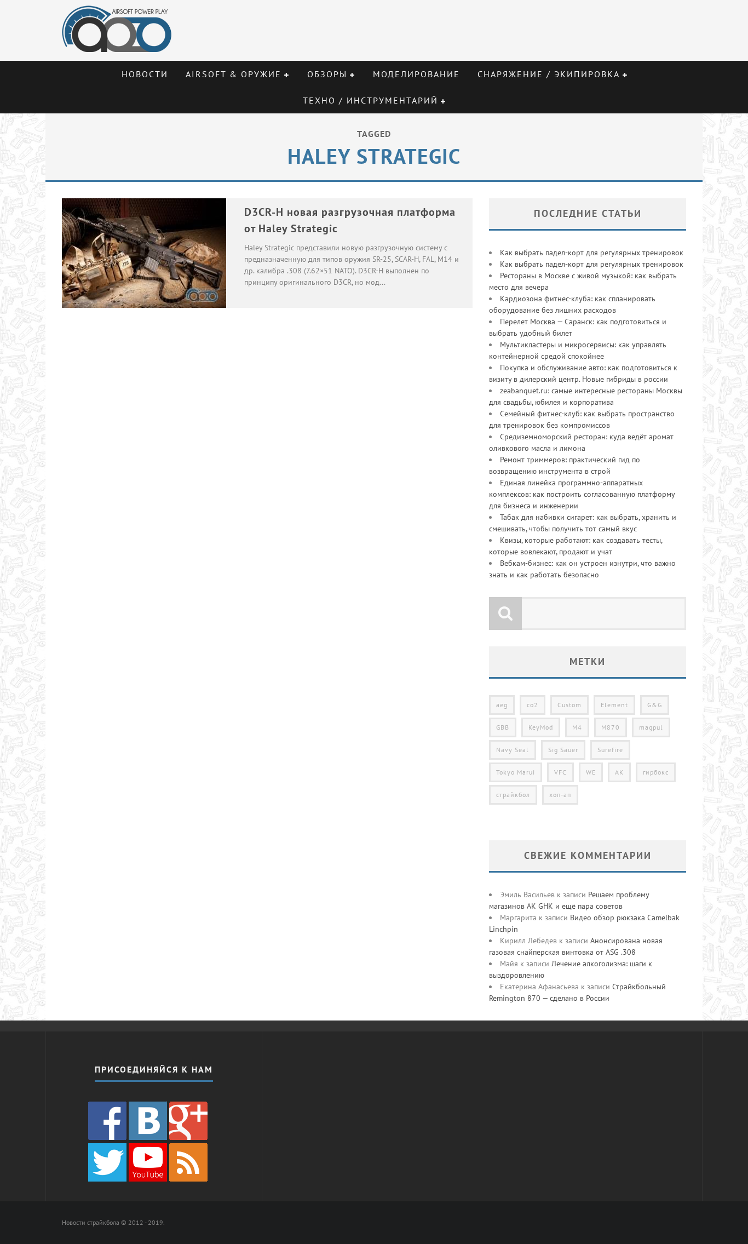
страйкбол (513, 794)
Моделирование (416, 73)
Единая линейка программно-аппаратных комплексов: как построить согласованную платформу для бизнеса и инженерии (582, 494)
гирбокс (656, 772)
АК (619, 772)
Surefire (610, 750)
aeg (502, 705)
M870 (610, 727)
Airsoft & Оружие (233, 73)
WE (591, 772)
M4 (577, 727)
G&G (654, 705)
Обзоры (327, 73)
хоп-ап (560, 794)
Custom (569, 705)
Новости (145, 73)
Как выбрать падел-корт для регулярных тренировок (591, 252)
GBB (502, 727)
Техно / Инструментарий (370, 100)
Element (614, 705)
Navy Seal (512, 750)
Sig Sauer (563, 750)
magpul (651, 727)
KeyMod (540, 727)
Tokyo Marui (515, 772)
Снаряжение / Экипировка (548, 73)
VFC (560, 772)
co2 (532, 705)
